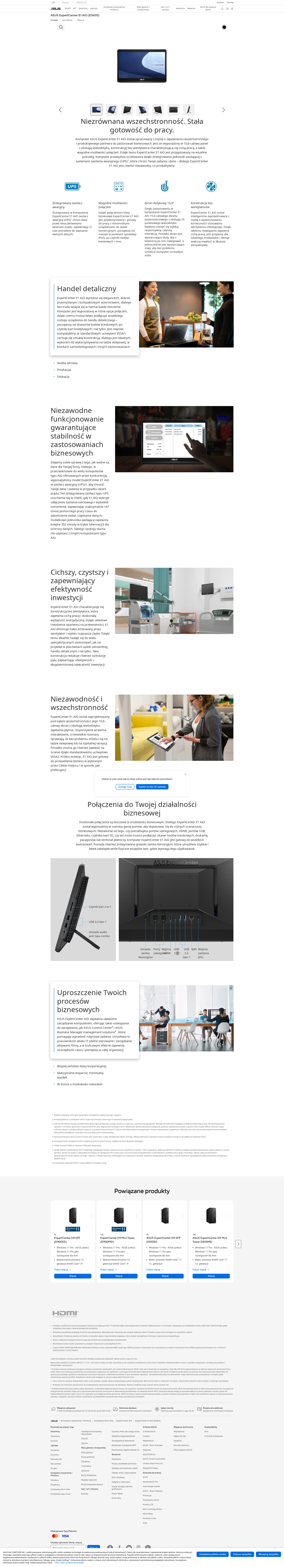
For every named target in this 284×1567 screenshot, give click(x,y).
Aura (145, 1523)
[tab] (94, 316)
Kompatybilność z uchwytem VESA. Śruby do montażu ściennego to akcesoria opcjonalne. (93, 1119)
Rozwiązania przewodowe (123, 1441)
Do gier (54, 1468)
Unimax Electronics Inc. (153, 1463)
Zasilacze (85, 1471)
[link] (56, 9)
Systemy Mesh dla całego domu (126, 1431)
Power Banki (117, 1494)
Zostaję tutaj (125, 786)
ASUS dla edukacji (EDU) (208, 8)
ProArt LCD (148, 1504)
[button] (230, 2)
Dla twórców (56, 1459)
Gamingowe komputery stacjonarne (91, 1432)
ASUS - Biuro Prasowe (152, 1445)
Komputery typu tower (61, 1494)
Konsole (54, 1441)
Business (220, 2)
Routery (84, 1494)
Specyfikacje (67, 20)
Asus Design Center (151, 1486)
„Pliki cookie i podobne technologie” (69, 1563)
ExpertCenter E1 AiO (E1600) (147, 1421)
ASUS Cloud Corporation (154, 1459)
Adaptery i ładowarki (121, 1482)
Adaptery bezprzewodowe (123, 1436)
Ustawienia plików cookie (212, 1554)
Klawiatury (116, 1459)
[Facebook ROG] (119, 1548)
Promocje (147, 1495)
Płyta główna (87, 1452)
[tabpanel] (174, 314)
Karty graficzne (88, 1457)
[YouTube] (129, 1548)
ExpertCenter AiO (124, 1421)
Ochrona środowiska (213, 1436)
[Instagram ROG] (138, 1548)
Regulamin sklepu (150, 1468)
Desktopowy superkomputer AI (125, 1450)
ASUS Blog (148, 1514)
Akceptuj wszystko (268, 1554)
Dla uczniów (56, 1464)
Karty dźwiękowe (88, 1475)
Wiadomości (148, 1441)
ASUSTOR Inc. (149, 1454)
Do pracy (55, 1455)
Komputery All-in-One (60, 1489)
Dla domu (55, 1450)
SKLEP (68, 8)
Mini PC (84, 1439)
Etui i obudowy (118, 1477)
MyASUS (178, 1441)
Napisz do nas (180, 1436)
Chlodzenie (86, 1466)
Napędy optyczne (89, 1480)
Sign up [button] (94, 1547)
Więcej (72, 1276)
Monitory (55, 1480)
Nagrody (147, 1450)
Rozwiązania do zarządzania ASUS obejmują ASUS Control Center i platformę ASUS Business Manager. (98, 1141)
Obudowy (85, 1461)
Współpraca (179, 1431)
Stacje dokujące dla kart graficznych (122, 1487)
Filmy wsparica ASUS (183, 1450)
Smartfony (55, 1436)
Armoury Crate (149, 1518)
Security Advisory (181, 1445)
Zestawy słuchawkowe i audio (125, 1468)
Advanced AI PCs (150, 1482)
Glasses (84, 1443)
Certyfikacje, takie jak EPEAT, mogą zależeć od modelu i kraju (80, 1163)
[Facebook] (110, 1548)
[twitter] (148, 1548)
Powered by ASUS (151, 1500)
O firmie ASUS (149, 1431)
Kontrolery (116, 1498)
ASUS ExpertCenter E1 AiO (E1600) (75, 15)
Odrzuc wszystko (242, 1554)
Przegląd (54, 20)
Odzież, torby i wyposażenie (124, 1473)
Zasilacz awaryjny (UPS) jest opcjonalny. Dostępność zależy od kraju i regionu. (88, 1115)
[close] (185, 774)
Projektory (55, 1485)
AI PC (145, 1477)
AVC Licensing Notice (152, 1509)
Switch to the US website (152, 786)
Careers (146, 1436)
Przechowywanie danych (92, 1484)
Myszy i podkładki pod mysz (124, 1463)
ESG (206, 1431)
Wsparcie (80, 20)
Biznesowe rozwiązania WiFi (124, 1445)
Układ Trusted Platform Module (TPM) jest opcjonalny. (77, 1145)
